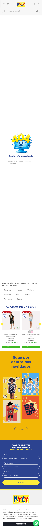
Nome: (6, 454)
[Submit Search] (37, 11)
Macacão (7, 295)
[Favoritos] (8, 4)
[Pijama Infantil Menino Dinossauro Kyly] (11, 320)
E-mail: (7, 472)
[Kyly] (21, 4)
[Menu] (3, 4)
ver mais (21, 429)
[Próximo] (40, 324)
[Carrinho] (38, 4)
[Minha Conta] (34, 4)
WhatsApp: (8, 463)
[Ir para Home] (21, 499)
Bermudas (8, 299)
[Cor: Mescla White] (29, 331)
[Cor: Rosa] (32, 331)
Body (18, 295)
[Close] (39, 508)
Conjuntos (8, 290)
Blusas (27, 295)
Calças (19, 299)
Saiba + (31, 518)
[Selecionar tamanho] (18, 327)
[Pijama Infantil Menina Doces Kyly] (31, 320)
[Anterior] (2, 324)
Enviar (21, 482)
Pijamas (19, 290)
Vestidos (30, 290)
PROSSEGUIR (21, 524)
